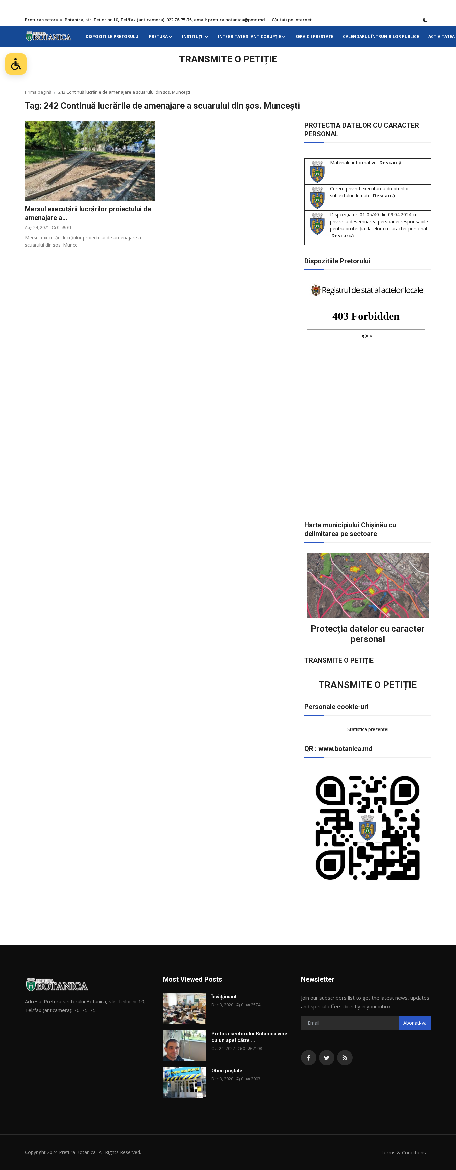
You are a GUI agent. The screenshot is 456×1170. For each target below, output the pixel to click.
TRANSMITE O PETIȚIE (228, 59)
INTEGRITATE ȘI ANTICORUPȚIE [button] (249, 36)
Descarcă (390, 162)
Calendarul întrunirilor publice (381, 36)
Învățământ (224, 997)
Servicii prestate (314, 36)
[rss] (345, 1057)
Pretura (158, 36)
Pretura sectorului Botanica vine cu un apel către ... (249, 1037)
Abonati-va (415, 1023)
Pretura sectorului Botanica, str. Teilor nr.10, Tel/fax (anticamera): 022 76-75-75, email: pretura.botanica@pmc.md (145, 20)
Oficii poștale (226, 1071)
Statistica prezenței (367, 729)
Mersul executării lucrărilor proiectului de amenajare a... (88, 213)
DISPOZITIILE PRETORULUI (113, 36)
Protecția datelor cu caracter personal (368, 634)
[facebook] (308, 1057)
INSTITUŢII (193, 36)
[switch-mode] (425, 20)
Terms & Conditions (403, 1152)
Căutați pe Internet (292, 20)
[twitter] (326, 1057)
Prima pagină (38, 92)
